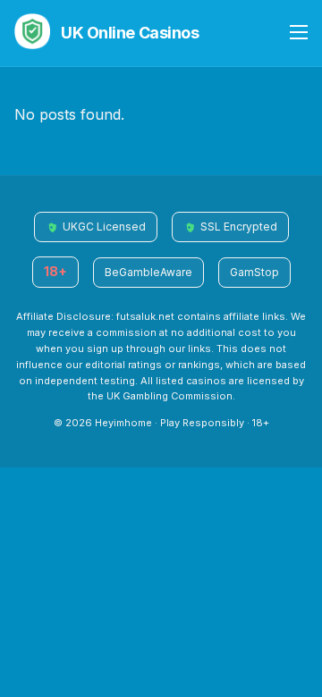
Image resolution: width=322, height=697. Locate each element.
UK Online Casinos (130, 32)
